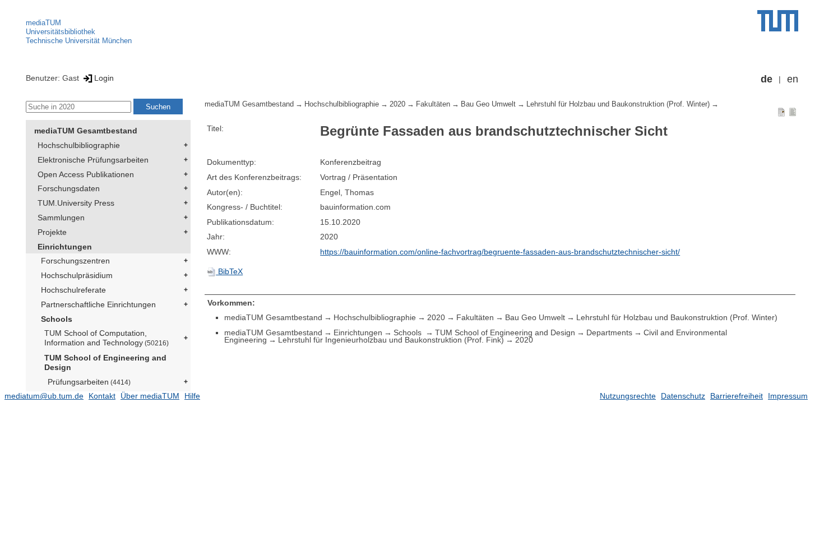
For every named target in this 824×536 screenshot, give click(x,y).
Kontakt (102, 395)
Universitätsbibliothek (60, 31)
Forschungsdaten (69, 188)
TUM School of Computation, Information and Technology (106, 338)
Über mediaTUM (150, 395)
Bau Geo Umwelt (488, 104)
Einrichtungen (65, 246)
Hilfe (192, 395)
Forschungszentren (75, 260)
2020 (397, 104)
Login (104, 77)
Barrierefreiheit (736, 395)
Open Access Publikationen (86, 174)
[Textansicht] (792, 112)
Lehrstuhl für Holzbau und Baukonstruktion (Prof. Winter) (618, 104)
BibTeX (229, 271)
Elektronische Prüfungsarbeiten (93, 159)
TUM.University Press (76, 202)
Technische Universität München (79, 40)
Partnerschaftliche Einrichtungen (98, 304)
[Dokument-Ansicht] (781, 112)
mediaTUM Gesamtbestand (85, 130)
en (792, 79)
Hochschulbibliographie (79, 145)
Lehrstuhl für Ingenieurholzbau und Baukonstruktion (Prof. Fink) (391, 339)
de (766, 79)
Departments (609, 332)
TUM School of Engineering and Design (105, 362)
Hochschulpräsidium (77, 275)
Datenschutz (683, 395)
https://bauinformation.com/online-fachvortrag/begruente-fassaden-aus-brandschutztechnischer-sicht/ (500, 251)
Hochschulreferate (73, 289)
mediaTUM (43, 23)
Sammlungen (61, 217)
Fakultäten (433, 104)
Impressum (788, 395)
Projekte (52, 232)
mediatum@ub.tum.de (44, 395)
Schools (56, 319)
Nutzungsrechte (628, 395)
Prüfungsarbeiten (89, 381)
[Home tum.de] (777, 20)
